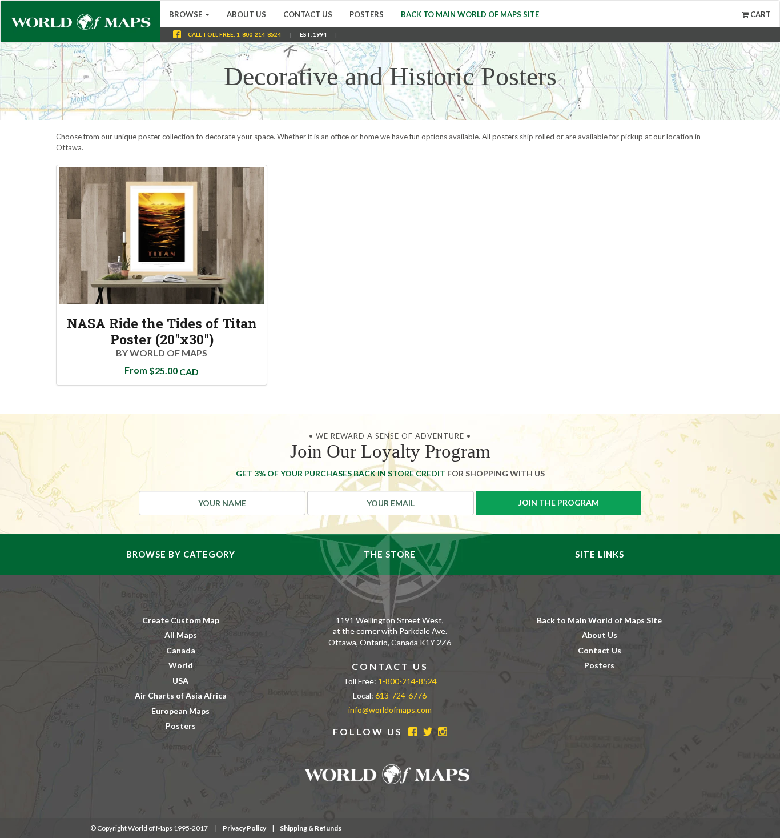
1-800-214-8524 (258, 34)
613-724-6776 (401, 695)
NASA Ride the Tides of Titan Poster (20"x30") (162, 331)
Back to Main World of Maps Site (470, 14)
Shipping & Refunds (310, 828)
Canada (180, 650)
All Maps (180, 635)
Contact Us (307, 14)
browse (186, 14)
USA (180, 680)
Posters (366, 14)
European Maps (180, 711)
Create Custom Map (180, 620)
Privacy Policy (244, 828)
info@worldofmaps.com (390, 710)
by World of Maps (161, 352)
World (180, 665)
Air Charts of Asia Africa (181, 695)
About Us (246, 14)
